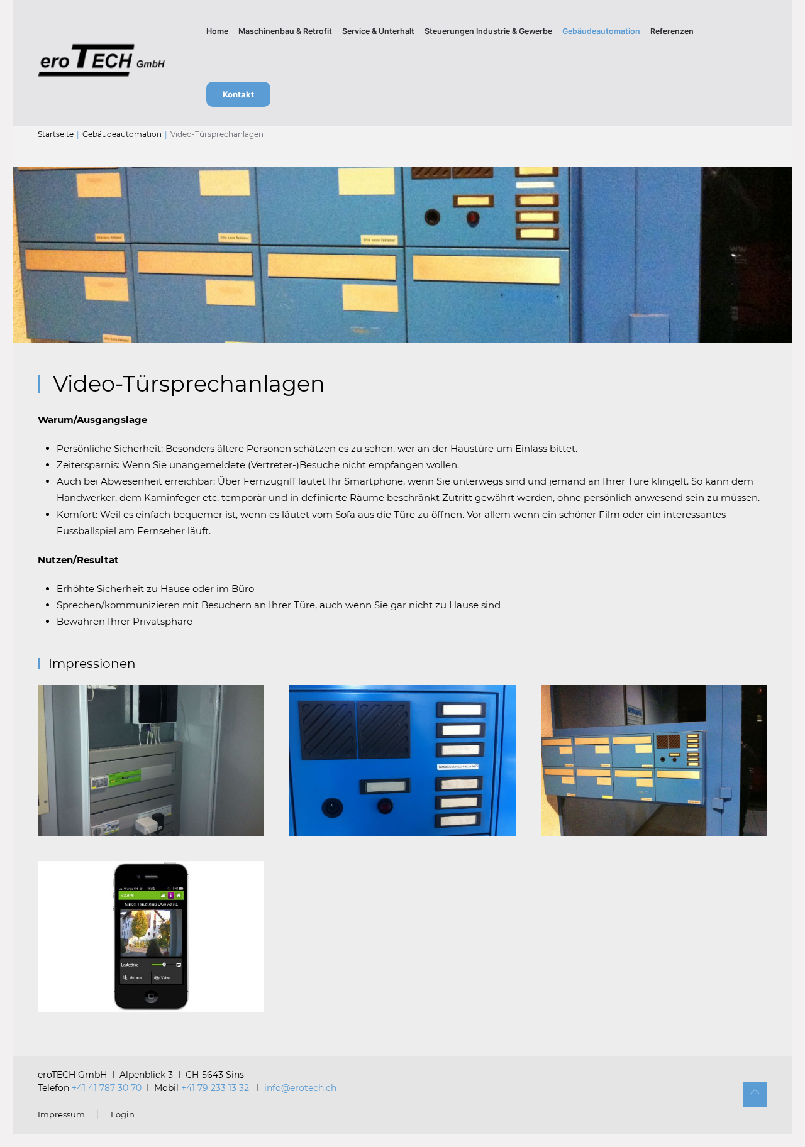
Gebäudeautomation (601, 31)
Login (123, 1114)
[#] (755, 1094)
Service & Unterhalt (378, 31)
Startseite (56, 134)
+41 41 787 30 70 (107, 1088)
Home (217, 31)
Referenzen (672, 31)
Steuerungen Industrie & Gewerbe (488, 31)
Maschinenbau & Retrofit (285, 31)
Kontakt (238, 94)
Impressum (61, 1114)
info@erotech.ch (300, 1088)
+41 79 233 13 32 (216, 1088)
